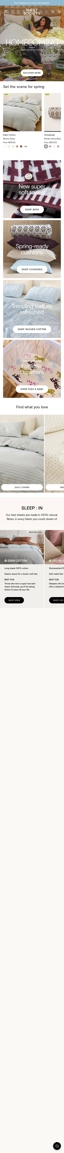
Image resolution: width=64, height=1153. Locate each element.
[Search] (53, 11)
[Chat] (57, 1146)
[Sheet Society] (32, 11)
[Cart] (59, 11)
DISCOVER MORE (32, 73)
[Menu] (5, 12)
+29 (25, 146)
